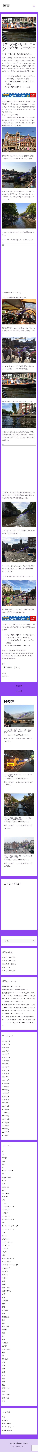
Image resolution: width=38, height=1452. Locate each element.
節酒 (3, 1369)
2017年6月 (5, 1132)
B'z (3, 1151)
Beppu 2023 (6, 967)
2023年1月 (5, 1070)
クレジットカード (8, 1219)
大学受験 (5, 1300)
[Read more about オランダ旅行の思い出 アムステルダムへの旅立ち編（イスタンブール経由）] (19, 716)
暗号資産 (5, 1343)
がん (3, 1200)
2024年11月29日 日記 (9, 964)
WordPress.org (7, 1430)
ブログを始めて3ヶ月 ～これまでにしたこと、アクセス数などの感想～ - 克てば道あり (19, 1010)
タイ (3, 1232)
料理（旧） (6, 1326)
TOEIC (4, 1190)
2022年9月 (5, 1074)
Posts (4, 1180)
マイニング (6, 1268)
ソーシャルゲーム (8, 1229)
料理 (3, 1323)
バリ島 (4, 1252)
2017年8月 (5, 1126)
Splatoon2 (5, 1187)
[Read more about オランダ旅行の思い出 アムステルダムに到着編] (19, 761)
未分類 (4, 1346)
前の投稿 (19, 686)
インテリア (6, 1210)
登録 (3, 1417)
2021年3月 (5, 1093)
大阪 (3, 1304)
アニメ (4, 1203)
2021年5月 (5, 1090)
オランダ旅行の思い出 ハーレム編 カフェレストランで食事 (18, 819)
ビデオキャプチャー (8, 1258)
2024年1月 (5, 1054)
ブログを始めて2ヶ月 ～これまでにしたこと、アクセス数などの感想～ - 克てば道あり (19, 998)
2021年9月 (5, 1087)
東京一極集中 (6, 1349)
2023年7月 (5, 1061)
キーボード (6, 1216)
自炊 (3, 1372)
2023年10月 (6, 1057)
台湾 (3, 1294)
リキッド (5, 1278)
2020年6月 (5, 1100)
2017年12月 (6, 1119)
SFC (3, 1184)
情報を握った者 (7, 986)
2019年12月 (6, 1106)
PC (3, 1174)
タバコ (4, 1236)
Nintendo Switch (7, 1171)
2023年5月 (5, 1064)
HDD (3, 1161)
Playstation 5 (6, 1177)
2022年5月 (5, 1080)
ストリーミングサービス (10, 1226)
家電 (3, 1313)
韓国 (3, 1391)
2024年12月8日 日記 (9, 957)
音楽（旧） (6, 1398)
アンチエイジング (8, 1206)
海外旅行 (22, 54)
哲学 (3, 1297)
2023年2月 (5, 1067)
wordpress (5, 1193)
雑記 (3, 1385)
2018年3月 (5, 1116)
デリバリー (6, 1245)
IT (2, 1167)
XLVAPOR (5, 1197)
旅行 (3, 1336)
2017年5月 (5, 1135)
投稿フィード (6, 1423)
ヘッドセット (6, 1261)
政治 (3, 1320)
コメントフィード (8, 1427)
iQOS (3, 1164)
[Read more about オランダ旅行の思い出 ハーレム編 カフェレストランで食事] (19, 804)
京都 (3, 1281)
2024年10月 (6, 1044)
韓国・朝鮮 (6, 1395)
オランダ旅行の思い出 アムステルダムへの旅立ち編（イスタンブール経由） (18, 731)
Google (4, 1158)
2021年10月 (6, 1083)
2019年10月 (6, 1109)
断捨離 (4, 1330)
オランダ (15, 54)
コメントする (6, 54)
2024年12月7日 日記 (8, 961)
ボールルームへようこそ (10, 1265)
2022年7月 (5, 1077)
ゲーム (4, 1223)
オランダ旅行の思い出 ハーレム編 (18, 87)
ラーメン (5, 1275)
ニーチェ (5, 1249)
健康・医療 (6, 1287)
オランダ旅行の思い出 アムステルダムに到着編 (18, 775)
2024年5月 (5, 1051)
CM (3, 1154)
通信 (3, 1382)
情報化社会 (6, 1317)
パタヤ (4, 1255)
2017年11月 (5, 1122)
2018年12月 (6, 1112)
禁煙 (3, 1365)
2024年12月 (6, 1041)
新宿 (3, 1333)
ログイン (5, 1420)
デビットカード (7, 1242)
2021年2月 (5, 1096)
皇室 (3, 1362)
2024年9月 (5, 1048)
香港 (3, 1401)
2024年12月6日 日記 (8, 970)
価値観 (4, 1284)
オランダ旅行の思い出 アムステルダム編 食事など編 (18, 857)
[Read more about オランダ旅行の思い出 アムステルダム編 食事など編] (19, 845)
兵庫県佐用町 (6, 1291)
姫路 (3, 1307)
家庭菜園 (5, 1310)
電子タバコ (6, 1388)
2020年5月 (5, 1103)
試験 (3, 1375)
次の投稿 (19, 691)
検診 (3, 1352)
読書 (3, 1378)
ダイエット (6, 1239)
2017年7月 (5, 1129)
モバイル (5, 1271)
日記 (3, 1339)
